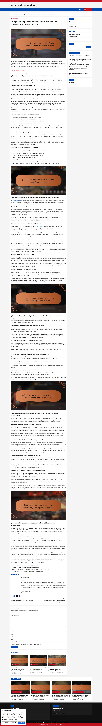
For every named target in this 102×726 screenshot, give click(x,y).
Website (12, 639)
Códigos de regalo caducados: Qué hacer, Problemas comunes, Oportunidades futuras (38, 669)
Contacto (20, 9)
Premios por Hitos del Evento (75, 38)
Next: (54, 600)
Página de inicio (13, 9)
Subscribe (89, 9)
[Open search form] (82, 10)
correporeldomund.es (22, 5)
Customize (6, 722)
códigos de (15, 88)
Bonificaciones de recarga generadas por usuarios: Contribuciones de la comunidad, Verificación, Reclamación (79, 73)
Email (12, 634)
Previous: (22, 600)
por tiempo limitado (33, 556)
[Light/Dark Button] (80, 9)
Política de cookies (57, 722)
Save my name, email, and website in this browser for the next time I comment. (28, 644)
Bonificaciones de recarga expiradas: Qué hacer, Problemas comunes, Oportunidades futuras (19, 697)
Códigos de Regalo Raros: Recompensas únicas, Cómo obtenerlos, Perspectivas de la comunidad (61, 697)
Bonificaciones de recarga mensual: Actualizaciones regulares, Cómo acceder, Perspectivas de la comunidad (79, 68)
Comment (13, 612)
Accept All (21, 722)
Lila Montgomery (15, 27)
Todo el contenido (35, 9)
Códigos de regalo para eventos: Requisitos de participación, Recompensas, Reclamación (55, 669)
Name (12, 629)
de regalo (20, 265)
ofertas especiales (33, 123)
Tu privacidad (45, 722)
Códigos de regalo (14, 18)
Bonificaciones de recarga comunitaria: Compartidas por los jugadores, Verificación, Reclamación (40, 697)
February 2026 (72, 84)
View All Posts (25, 591)
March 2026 (71, 82)
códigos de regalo (17, 79)
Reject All (14, 722)
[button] (12, 596)
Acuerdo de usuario (15, 708)
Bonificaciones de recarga (74, 34)
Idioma (42, 9)
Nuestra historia (26, 9)
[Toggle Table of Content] (24, 72)
